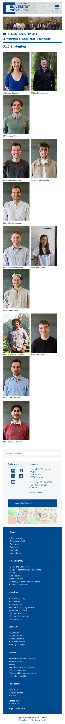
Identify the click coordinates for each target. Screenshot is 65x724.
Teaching (14, 547)
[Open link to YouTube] (12, 482)
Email (34, 487)
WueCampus (16, 636)
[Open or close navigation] (57, 7)
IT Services (15, 601)
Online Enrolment (17, 641)
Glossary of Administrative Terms (25, 582)
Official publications (19, 584)
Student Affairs (16, 613)
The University (16, 538)
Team (32, 39)
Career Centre (16, 619)
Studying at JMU (17, 541)
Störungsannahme (18, 670)
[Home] (4, 39)
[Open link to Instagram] (12, 470)
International (15, 553)
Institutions (15, 550)
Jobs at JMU (15, 576)
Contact (34, 464)
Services (14, 592)
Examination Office (18, 610)
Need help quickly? (18, 676)
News (12, 573)
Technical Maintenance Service (24, 673)
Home (12, 532)
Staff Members (17, 579)
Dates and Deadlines (19, 567)
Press (12, 664)
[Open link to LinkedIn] (12, 476)
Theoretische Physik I (22, 34)
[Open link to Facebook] (20, 476)
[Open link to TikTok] (20, 470)
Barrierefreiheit (38, 720)
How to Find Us (17, 661)
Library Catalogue (18, 644)
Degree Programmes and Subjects (25, 570)
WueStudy (14, 633)
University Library (17, 598)
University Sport (17, 604)
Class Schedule (17, 639)
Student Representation (20, 616)
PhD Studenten (44, 39)
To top (13, 695)
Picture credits (16, 693)
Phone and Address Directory (23, 658)
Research (14, 544)
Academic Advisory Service (22, 607)
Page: (11, 708)
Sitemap (14, 690)
